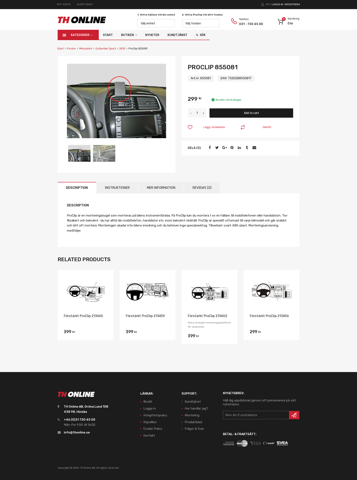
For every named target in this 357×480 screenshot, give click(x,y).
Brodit (147, 401)
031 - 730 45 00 (249, 24)
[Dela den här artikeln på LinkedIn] (239, 147)
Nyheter (152, 35)
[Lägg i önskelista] (107, 278)
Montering (192, 415)
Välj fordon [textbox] (193, 23)
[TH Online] (82, 23)
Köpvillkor (150, 422)
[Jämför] (107, 284)
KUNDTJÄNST (85, 4)
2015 (122, 48)
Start (108, 35)
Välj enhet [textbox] (148, 23)
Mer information (161, 188)
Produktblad (193, 422)
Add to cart (251, 113)
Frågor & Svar (194, 429)
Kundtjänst (177, 35)
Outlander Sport (105, 48)
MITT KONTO (64, 4)
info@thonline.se (77, 432)
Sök (203, 35)
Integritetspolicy (155, 415)
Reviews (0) (202, 188)
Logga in (277, 4)
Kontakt (149, 435)
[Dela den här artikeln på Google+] (224, 147)
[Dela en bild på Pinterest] (231, 147)
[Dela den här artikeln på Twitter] (216, 147)
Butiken (127, 35)
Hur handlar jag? (196, 408)
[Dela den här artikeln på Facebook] (209, 147)
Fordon (71, 48)
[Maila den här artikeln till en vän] (253, 147)
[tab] (77, 187)
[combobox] (156, 23)
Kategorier (80, 35)
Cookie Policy (152, 429)
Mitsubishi (85, 48)
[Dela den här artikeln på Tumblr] (246, 147)
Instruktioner (117, 188)
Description (77, 188)
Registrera (292, 4)
